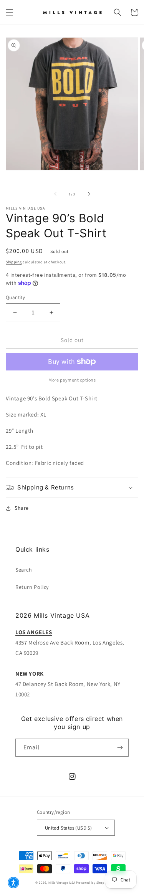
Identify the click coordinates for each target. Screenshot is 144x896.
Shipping (14, 262)
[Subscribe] (119, 748)
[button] (9, 12)
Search (23, 569)
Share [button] (22, 507)
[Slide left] (55, 193)
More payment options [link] (72, 380)
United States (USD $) (68, 828)
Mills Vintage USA (61, 882)
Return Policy (32, 587)
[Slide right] (89, 193)
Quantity (15, 297)
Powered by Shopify (92, 882)
